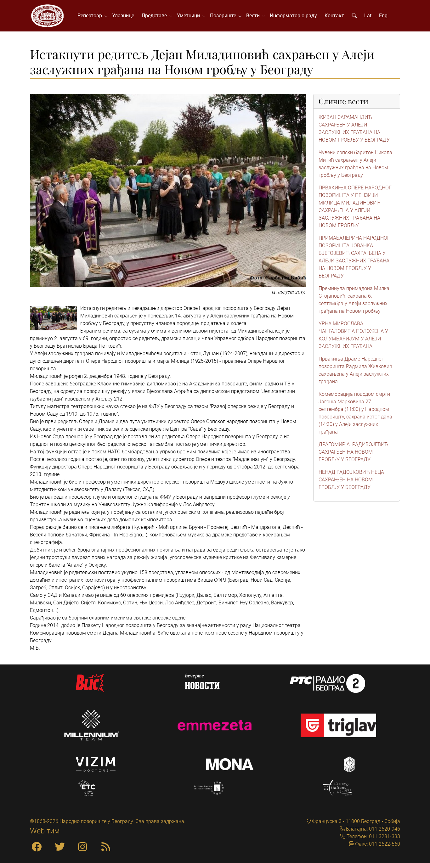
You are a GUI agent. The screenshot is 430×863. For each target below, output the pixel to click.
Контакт (334, 16)
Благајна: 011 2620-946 (372, 829)
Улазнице (123, 16)
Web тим (45, 831)
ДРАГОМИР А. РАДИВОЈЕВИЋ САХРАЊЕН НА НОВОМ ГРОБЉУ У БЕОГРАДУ (353, 451)
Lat (367, 16)
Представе (155, 16)
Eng (383, 16)
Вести (254, 16)
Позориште (224, 16)
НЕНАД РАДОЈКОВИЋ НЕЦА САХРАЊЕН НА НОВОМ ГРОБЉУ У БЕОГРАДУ (351, 479)
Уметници (189, 16)
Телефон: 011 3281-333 (372, 836)
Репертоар (91, 16)
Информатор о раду (293, 16)
